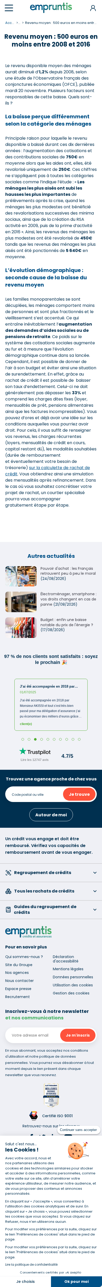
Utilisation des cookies (73, 985)
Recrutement (17, 996)
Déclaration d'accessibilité (65, 959)
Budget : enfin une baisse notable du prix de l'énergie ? (67, 622)
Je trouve (79, 794)
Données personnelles (73, 977)
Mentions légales (68, 969)
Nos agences (17, 972)
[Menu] (9, 8)
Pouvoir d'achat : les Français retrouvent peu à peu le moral (68, 571)
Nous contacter (19, 980)
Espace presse (18, 988)
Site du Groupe (18, 964)
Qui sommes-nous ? (24, 956)
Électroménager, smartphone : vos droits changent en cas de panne (69, 599)
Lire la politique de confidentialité (31, 1264)
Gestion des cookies (71, 993)
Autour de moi (51, 815)
